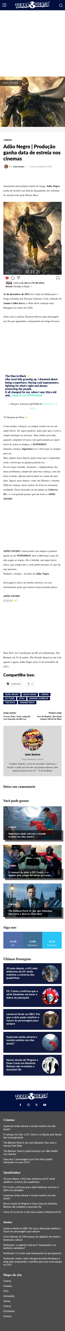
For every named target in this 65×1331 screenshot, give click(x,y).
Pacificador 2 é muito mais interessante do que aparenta (32, 1253)
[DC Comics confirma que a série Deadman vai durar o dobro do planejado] (50, 996)
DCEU (21, 699)
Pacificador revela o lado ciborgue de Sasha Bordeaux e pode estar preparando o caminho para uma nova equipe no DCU (32, 1262)
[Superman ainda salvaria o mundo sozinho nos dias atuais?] (32, 823)
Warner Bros (27, 703)
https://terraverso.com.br (32, 759)
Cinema (14, 83)
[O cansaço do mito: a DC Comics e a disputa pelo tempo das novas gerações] (32, 861)
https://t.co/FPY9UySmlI (27, 395)
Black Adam (29, 695)
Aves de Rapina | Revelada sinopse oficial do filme (49, 717)
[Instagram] (28, 1105)
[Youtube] (44, 1105)
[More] (44, 176)
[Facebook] (20, 1105)
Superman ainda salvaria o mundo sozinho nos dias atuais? (27, 835)
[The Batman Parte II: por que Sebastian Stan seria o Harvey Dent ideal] (32, 900)
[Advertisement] (32, 43)
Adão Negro (12, 695)
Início (5, 83)
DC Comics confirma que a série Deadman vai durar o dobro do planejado (22, 994)
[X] (36, 1105)
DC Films (9, 699)
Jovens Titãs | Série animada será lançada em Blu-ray (16, 717)
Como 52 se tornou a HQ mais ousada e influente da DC (32, 1212)
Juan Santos (18, 166)
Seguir (32, 933)
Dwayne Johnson (38, 699)
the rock (10, 703)
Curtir (13, 933)
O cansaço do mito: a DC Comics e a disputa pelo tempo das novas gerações (29, 874)
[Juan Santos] (6, 166)
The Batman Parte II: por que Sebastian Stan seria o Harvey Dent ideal (30, 912)
